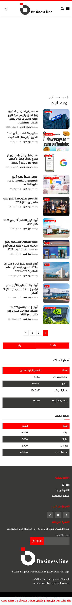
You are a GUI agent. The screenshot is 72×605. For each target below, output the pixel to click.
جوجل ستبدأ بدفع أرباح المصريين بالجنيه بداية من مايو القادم (23, 181)
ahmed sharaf (25, 127)
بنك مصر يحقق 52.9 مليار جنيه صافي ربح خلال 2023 (20, 200)
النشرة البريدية (62, 490)
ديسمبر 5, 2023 (13, 275)
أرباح (51, 97)
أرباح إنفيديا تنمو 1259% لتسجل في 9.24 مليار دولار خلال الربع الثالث (22, 311)
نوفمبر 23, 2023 (13, 319)
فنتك (46, 265)
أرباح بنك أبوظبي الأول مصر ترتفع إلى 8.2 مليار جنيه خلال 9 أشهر (20, 289)
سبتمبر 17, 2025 (13, 141)
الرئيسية (65, 97)
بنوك (46, 199)
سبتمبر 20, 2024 (13, 206)
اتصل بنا (65, 485)
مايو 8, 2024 (14, 228)
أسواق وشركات (50, 178)
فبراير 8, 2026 (11, 127)
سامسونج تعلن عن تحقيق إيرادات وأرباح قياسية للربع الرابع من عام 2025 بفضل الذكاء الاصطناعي (23, 117)
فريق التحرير (27, 141)
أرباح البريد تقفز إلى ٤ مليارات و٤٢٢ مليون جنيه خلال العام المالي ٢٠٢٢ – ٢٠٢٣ (21, 267)
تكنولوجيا (48, 112)
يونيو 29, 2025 (11, 167)
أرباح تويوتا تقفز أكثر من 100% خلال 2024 (21, 222)
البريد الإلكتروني (62, 535)
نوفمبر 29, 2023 (13, 297)
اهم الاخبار (48, 134)
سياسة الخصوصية (60, 496)
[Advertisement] (36, 54)
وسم (57, 97)
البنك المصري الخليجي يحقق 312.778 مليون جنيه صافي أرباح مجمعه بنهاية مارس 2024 (20, 246)
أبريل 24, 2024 (14, 254)
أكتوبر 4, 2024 (14, 188)
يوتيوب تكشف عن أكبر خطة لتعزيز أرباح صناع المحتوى (22, 135)
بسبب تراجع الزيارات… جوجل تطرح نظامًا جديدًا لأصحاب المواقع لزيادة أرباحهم (22, 159)
